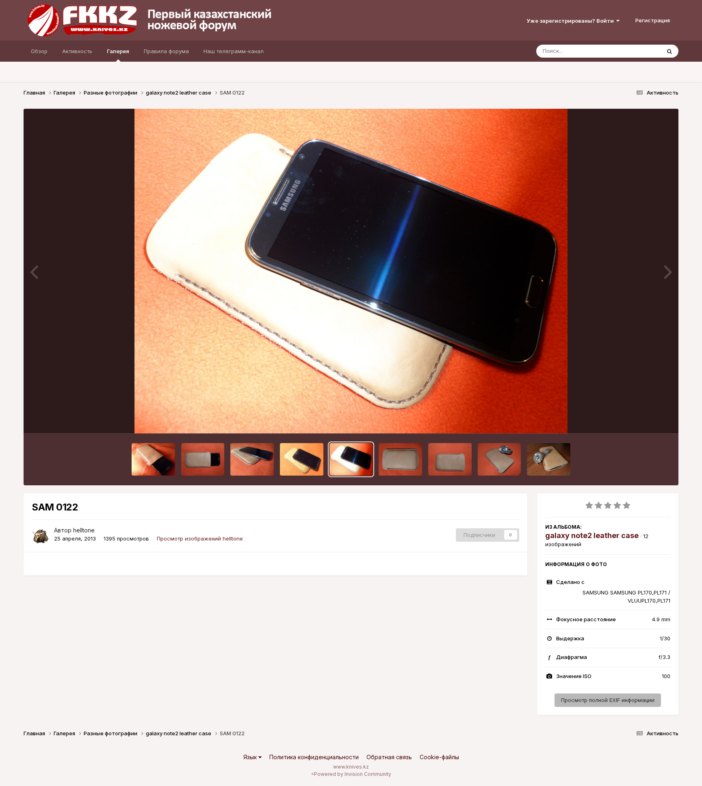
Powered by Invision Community (352, 774)
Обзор (39, 51)
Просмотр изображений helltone (200, 538)
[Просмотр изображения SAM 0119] (499, 459)
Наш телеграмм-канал (234, 51)
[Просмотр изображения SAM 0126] (153, 459)
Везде (642, 51)
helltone (84, 530)
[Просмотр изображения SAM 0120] (450, 459)
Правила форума (166, 51)
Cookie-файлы (439, 757)
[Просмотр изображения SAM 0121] (400, 459)
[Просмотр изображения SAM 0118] (548, 459)
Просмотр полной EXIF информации (607, 700)
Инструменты (643, 419)
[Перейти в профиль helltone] (41, 535)
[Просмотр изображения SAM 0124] (252, 459)
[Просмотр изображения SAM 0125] (203, 459)
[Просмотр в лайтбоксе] (351, 271)
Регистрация (652, 20)
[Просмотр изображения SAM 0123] (301, 459)
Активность (77, 51)
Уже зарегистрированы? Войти (571, 20)
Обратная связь (389, 757)
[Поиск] (669, 51)
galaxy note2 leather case (592, 535)
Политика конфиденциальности (314, 757)
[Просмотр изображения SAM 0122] (351, 459)
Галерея (118, 51)
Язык (250, 757)
